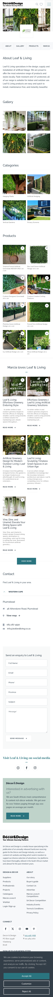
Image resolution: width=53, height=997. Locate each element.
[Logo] (18, 4)
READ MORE (18, 816)
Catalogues (8, 894)
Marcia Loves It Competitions (33, 895)
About (8, 46)
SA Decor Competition (36, 900)
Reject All (26, 991)
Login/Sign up (9, 906)
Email (11, 673)
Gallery (20, 46)
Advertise (31, 890)
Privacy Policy (32, 913)
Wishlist (6, 902)
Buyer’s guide (32, 881)
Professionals (8, 886)
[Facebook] (5, 929)
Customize (26, 984)
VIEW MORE (26, 561)
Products (33, 46)
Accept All (26, 976)
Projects (6, 890)
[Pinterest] (34, 929)
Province (12, 692)
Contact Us (31, 886)
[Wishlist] (41, 4)
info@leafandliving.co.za (18, 628)
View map (13, 615)
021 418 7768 (30, 935)
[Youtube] (27, 929)
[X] (13, 929)
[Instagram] (20, 929)
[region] (26, 974)
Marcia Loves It (9, 898)
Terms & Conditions (35, 909)
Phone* (11, 682)
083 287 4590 (13, 624)
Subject (11, 702)
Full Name (13, 663)
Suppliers (7, 877)
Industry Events (33, 905)
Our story (31, 877)
